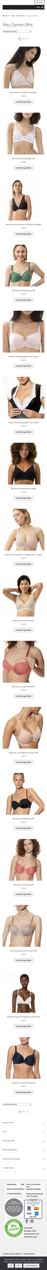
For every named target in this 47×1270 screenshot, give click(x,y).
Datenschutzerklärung (16, 1189)
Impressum (11, 1184)
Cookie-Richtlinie (14, 1193)
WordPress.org (30, 1237)
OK (11, 1266)
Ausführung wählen (23, 102)
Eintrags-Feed (30, 1231)
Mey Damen (21, 16)
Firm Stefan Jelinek (12, 1254)
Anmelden (28, 1228)
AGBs (23, 1184)
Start (7, 16)
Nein (18, 1266)
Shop (13, 16)
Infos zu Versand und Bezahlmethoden (33, 1186)
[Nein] (44, 1263)
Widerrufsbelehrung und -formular (34, 1195)
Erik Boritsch (29, 1254)
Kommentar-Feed (31, 1234)
